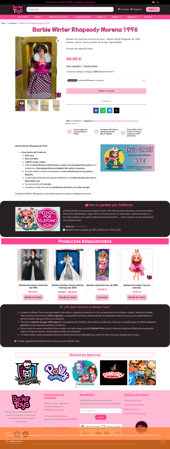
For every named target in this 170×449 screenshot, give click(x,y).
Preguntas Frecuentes (134, 404)
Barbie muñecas (116, 121)
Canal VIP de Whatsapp (135, 413)
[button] (58, 41)
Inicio (3, 23)
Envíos (139, 400)
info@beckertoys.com (54, 409)
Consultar (102, 297)
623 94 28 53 (81, 226)
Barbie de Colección (101, 121)
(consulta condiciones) (84, 2)
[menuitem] (155, 2)
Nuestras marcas (132, 409)
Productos (13, 23)
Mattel (74, 123)
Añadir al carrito (106, 91)
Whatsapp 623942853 (66, 419)
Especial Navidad (131, 121)
